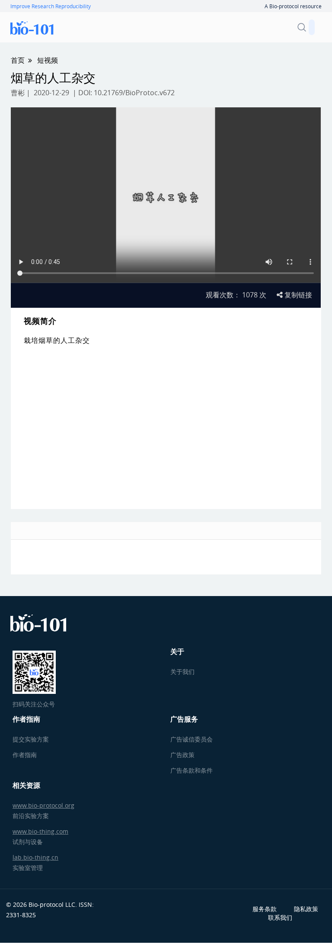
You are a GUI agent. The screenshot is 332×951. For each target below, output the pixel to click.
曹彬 (18, 92)
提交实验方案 (31, 739)
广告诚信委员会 (191, 739)
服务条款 (264, 909)
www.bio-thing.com (40, 831)
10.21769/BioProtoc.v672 (134, 92)
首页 (18, 60)
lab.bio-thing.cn (35, 857)
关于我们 (182, 671)
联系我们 (280, 917)
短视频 (47, 60)
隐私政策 (306, 909)
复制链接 (297, 295)
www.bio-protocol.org (43, 805)
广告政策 (182, 755)
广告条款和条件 (191, 770)
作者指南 (25, 755)
